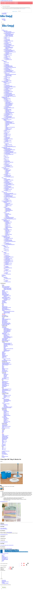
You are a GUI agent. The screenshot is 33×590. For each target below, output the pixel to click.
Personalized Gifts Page (7, 148)
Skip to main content (9, 0)
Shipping (3, 556)
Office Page (5, 192)
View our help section (3, 545)
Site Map (3, 582)
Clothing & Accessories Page (8, 201)
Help (2, 555)
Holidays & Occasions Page (7, 119)
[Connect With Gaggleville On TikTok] (26, 565)
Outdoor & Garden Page (7, 98)
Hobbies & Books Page (7, 236)
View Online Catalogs (5, 558)
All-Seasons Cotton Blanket (4, 524)
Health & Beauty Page (7, 220)
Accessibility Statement (3, 0)
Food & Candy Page (6, 168)
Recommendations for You (4, 501)
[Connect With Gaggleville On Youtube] (10, 569)
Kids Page (5, 178)
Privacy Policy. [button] (23, 8)
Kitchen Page (5, 30)
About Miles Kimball (5, 559)
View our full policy (9, 532)
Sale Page (5, 252)
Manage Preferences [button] (14, 11)
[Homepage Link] (6, 17)
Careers (3, 560)
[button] (19, 11)
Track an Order (4, 13)
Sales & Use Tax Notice (5, 581)
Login (4, 20)
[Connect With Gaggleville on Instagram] (9, 569)
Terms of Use (4, 580)
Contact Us (3, 554)
